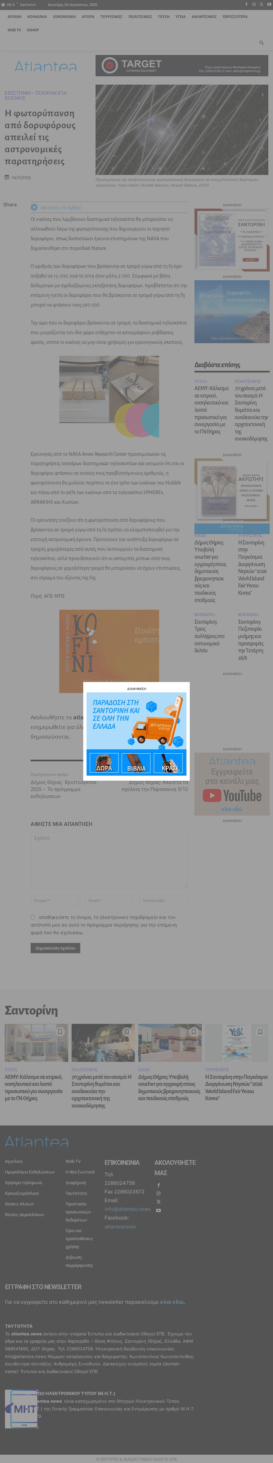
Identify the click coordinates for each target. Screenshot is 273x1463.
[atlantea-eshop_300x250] (136, 774)
